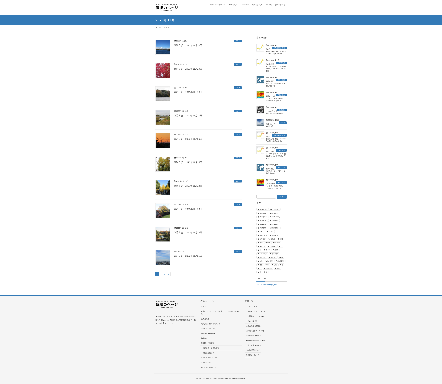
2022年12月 (263, 209)
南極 (268, 243)
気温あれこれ (252, 316)
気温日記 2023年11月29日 (188, 69)
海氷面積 (270, 261)
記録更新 (269, 268)
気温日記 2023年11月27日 (188, 115)
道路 (278, 268)
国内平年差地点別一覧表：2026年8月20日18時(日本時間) (276, 139)
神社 (261, 265)
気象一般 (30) (252, 321)
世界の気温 (281, 80)
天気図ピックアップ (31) (257, 311)
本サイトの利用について (210, 367)
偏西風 (272, 239)
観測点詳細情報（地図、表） (211, 324)
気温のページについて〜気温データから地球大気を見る (220, 312)
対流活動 (273, 246)
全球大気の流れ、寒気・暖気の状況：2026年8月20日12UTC (274, 98)
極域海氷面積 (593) (253, 350)
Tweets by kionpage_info (266, 284)
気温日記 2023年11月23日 (188, 209)
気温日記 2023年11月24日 (188, 185)
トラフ (262, 231)
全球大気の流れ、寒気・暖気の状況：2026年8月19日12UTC (274, 186)
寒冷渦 (277, 243)
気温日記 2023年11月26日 (188, 139)
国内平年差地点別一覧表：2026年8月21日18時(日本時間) (276, 51)
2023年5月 (275, 209)
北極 (261, 243)
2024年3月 (274, 220)
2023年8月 (274, 213)
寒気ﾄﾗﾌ (262, 246)
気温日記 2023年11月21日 (188, 256)
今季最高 (263, 239)
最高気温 (263, 257)
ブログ (238, 41)
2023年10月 (263, 217)
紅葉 (275, 265)
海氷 (261, 261)
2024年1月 (263, 220)
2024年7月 (274, 224)
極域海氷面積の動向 (208, 333)
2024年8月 (263, 228)
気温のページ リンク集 (209, 358)
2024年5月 (263, 224)
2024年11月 (275, 228)
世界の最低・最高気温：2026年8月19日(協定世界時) (275, 171)
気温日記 (273, 257)
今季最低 (275, 235)
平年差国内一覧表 (279, 48)
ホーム (203, 306)
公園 (281, 239)
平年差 (268, 250)
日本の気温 (281, 63)
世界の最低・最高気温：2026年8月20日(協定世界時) (275, 83)
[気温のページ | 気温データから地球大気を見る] (166, 306)
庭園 (276, 250)
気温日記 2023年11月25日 (188, 162)
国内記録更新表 (208, 353)
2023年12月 (276, 217)
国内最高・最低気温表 (211, 348)
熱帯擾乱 (282, 110)
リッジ (271, 231)
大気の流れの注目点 (208, 329)
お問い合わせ (206, 362)
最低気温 (275, 254)
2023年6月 (263, 213)
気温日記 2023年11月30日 (188, 45)
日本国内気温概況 (207, 343)
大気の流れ (281, 95)
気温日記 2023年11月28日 (188, 92)
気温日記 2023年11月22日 (188, 232)
